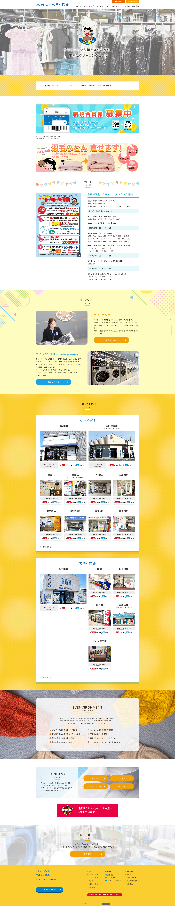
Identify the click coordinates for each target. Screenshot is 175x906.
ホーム (78, 6)
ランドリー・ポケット (114, 880)
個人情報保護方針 (133, 881)
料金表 (127, 6)
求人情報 (135, 6)
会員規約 (130, 884)
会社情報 (130, 871)
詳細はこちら (111, 340)
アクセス (122, 778)
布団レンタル (117, 6)
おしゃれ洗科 (111, 878)
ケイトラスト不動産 (49, 889)
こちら (46, 138)
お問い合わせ (95, 786)
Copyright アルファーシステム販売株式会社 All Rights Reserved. (83, 904)
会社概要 (95, 778)
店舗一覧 (110, 875)
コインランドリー (103, 6)
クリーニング (89, 6)
